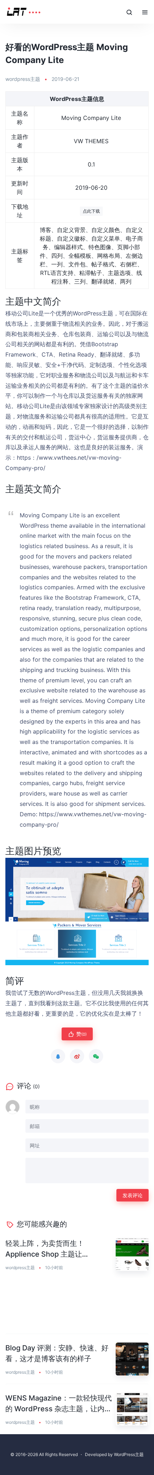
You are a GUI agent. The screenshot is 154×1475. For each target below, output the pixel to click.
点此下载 (91, 211)
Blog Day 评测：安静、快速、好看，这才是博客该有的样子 (57, 1353)
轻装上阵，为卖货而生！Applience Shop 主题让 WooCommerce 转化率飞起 (50, 1249)
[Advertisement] (77, 1307)
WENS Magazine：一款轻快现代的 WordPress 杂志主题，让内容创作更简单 (58, 1404)
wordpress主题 (22, 79)
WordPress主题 (129, 1454)
